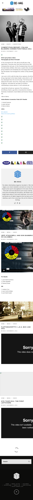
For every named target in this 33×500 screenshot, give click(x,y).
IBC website (4, 112)
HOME (7, 483)
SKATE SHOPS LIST (17, 486)
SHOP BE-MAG (27, 485)
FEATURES (26, 483)
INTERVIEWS (7, 485)
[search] (29, 461)
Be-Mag (3, 51)
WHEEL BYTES (16, 483)
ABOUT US (17, 485)
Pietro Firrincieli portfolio (8, 113)
